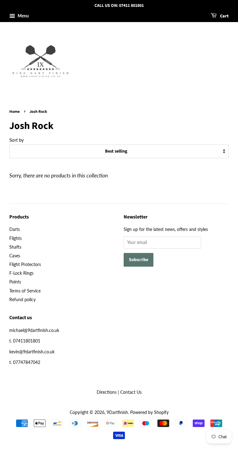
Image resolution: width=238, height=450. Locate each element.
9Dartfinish (117, 412)
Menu (23, 15)
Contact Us (131, 392)
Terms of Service (25, 290)
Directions (107, 392)
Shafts (15, 247)
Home (14, 111)
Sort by (16, 140)
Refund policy (22, 299)
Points (15, 281)
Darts (14, 229)
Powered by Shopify (149, 412)
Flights (15, 238)
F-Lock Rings (21, 273)
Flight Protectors (25, 264)
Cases (14, 255)
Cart (224, 16)
